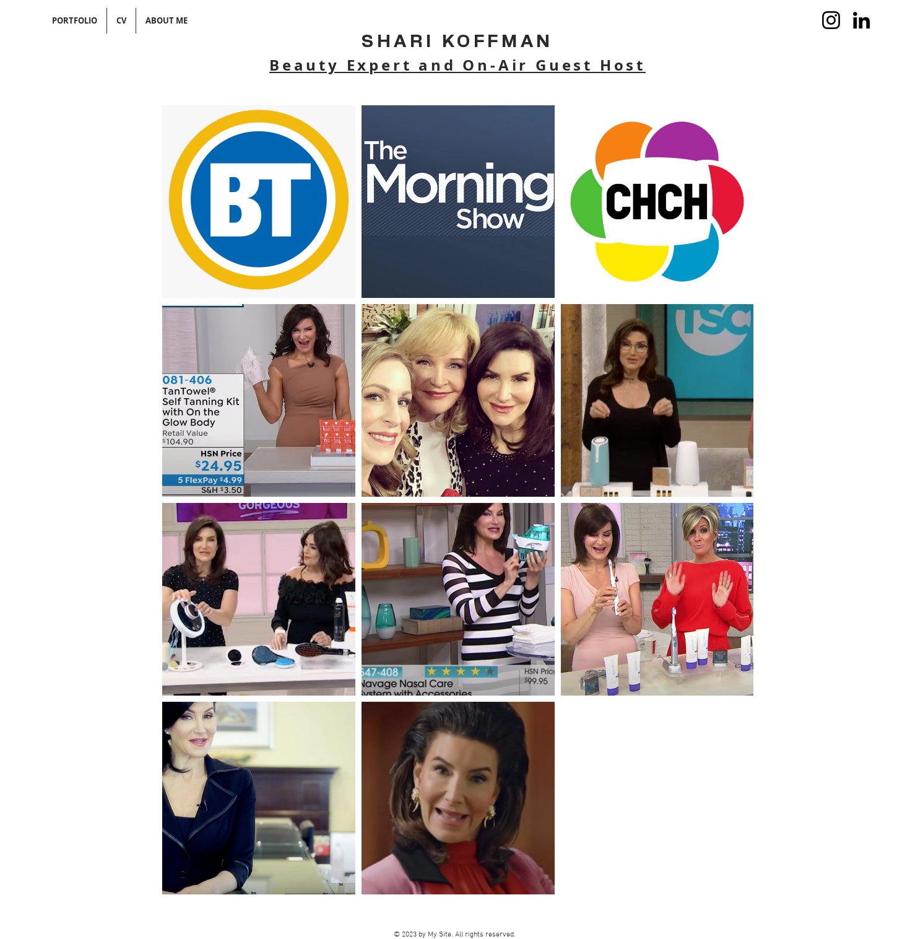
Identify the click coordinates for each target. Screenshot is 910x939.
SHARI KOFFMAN (457, 42)
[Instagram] (831, 20)
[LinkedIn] (861, 20)
